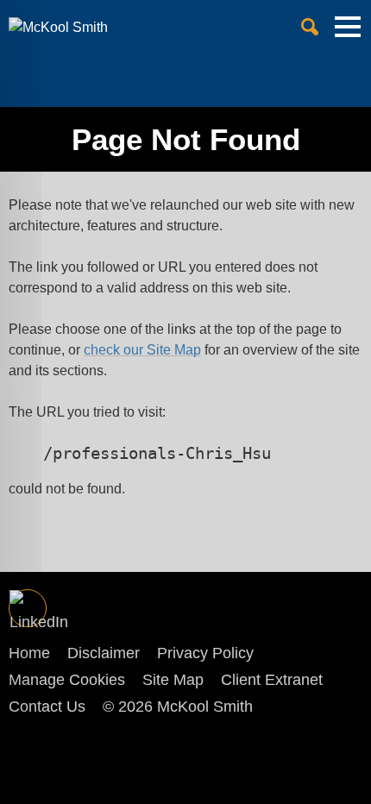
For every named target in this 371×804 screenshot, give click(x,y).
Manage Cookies (67, 679)
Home (29, 653)
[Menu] (348, 33)
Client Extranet (272, 679)
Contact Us (47, 706)
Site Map (173, 679)
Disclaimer (103, 653)
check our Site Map (142, 349)
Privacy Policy (205, 653)
